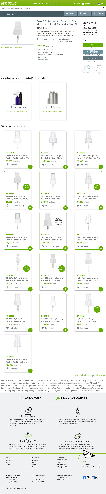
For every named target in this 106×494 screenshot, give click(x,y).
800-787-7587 (30, 398)
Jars (7, 463)
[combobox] (51, 8)
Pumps (34, 463)
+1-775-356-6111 (73, 398)
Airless (34, 465)
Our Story (60, 462)
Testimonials (61, 464)
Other (34, 467)
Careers (34, 3)
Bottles (8, 460)
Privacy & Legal (62, 467)
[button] (102, 4)
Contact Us (55, 3)
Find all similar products (11, 47)
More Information (90, 467)
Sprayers (35, 460)
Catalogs (47, 3)
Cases (85, 40)
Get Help (40, 3)
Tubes (8, 465)
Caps (8, 467)
